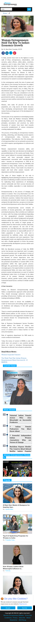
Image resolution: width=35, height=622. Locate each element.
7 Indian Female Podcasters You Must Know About (20, 429)
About (28, 618)
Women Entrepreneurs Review (14, 615)
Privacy (15, 618)
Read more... (23, 604)
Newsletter (13, 620)
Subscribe (22, 618)
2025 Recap (22, 620)
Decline (24, 608)
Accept (8, 608)
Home (5, 13)
